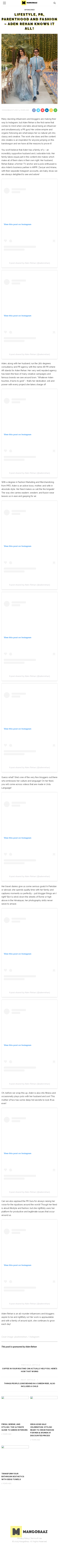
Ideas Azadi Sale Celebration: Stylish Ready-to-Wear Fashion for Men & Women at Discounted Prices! (42, 1430)
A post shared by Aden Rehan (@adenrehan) (29, 263)
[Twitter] (26, 1542)
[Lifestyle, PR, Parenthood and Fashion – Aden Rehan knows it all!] (29, 68)
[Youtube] (39, 1542)
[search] (55, 3)
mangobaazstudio (10, 110)
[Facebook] (20, 1542)
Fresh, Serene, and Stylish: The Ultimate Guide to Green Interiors (14, 1427)
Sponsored (29, 10)
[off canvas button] (4, 3)
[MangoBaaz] (29, 1531)
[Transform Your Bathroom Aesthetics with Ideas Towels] (15, 1457)
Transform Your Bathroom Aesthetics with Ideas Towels (12, 1476)
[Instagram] (32, 1542)
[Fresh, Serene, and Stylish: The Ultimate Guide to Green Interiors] (15, 1408)
